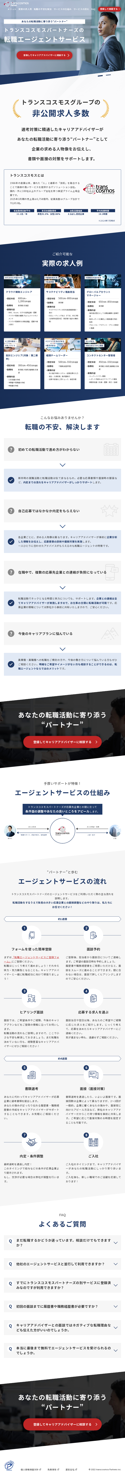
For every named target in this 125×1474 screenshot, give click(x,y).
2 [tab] (108, 75)
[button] (62, 1242)
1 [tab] (100, 76)
